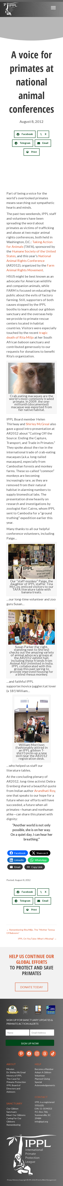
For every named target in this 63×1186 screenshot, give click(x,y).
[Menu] (53, 8)
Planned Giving (42, 1078)
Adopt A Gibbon (43, 1072)
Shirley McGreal (37, 424)
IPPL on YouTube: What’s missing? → (37, 938)
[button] (31, 987)
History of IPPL (14, 1075)
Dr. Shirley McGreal (16, 1072)
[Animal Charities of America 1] (38, 1009)
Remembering (13, 1124)
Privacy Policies (12, 1180)
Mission (10, 1069)
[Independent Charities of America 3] (25, 1009)
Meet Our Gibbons (16, 1115)
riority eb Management (46, 1180)
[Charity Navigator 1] (50, 1009)
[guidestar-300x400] (13, 1009)
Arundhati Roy (44, 791)
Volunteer (40, 1075)
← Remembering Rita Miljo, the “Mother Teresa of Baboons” (30, 931)
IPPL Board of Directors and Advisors (13, 1088)
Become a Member (44, 1069)
